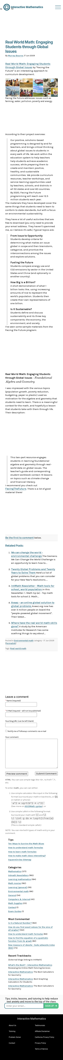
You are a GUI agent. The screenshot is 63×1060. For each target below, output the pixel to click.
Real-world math (18, 648)
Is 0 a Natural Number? (20, 923)
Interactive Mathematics (20, 972)
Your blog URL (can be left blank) (19, 721)
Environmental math (23, 640)
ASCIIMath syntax (33, 806)
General (12, 895)
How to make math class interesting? (27, 855)
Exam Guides (14, 911)
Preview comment (16, 773)
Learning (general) (17, 887)
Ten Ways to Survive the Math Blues (26, 843)
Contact (12, 907)
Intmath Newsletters (18, 875)
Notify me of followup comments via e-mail (27, 731)
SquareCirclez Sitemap (19, 859)
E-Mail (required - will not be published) (23, 711)
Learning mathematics (19, 879)
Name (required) (13, 701)
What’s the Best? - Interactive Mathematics (30, 965)
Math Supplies (15, 903)
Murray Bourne (15, 55)
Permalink (11, 643)
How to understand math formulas (25, 847)
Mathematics (14, 871)
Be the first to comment (19, 537)
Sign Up (49, 1005)
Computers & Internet (19, 899)
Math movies (14, 883)
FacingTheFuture (15, 488)
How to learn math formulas (22, 851)
